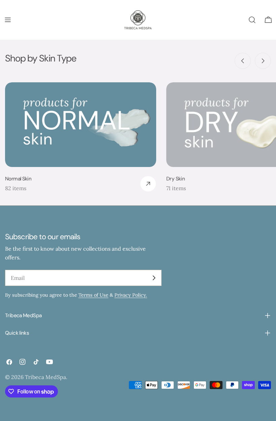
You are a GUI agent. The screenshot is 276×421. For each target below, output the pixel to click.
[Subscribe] (154, 278)
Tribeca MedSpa (45, 377)
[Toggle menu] (7, 20)
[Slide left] (243, 61)
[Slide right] (263, 61)
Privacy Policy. (130, 295)
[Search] (252, 20)
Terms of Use (93, 295)
